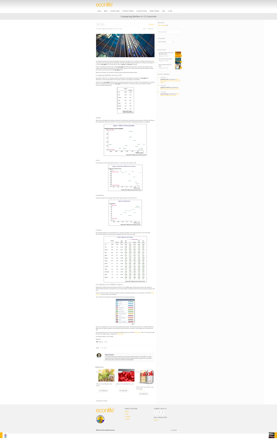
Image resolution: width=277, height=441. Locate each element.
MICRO (127, 414)
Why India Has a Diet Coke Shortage (145, 388)
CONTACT (127, 419)
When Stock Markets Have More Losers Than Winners (170, 81)
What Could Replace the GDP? (104, 385)
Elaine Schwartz (108, 28)
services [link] (129, 64)
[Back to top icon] (179, 430)
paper (138, 332)
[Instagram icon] (175, 430)
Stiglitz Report (120, 334)
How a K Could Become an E (125, 385)
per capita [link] (103, 64)
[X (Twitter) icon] (172, 430)
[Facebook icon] (171, 430)
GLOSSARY (128, 416)
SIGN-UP (156, 420)
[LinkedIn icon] (174, 430)
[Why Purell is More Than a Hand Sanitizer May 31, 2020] (4, 435)
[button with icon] (155, 412)
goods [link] (123, 64)
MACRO (127, 411)
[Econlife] (104, 4)
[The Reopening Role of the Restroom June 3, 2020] (273, 435)
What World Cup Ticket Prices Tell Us (170, 89)
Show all (152, 24)
